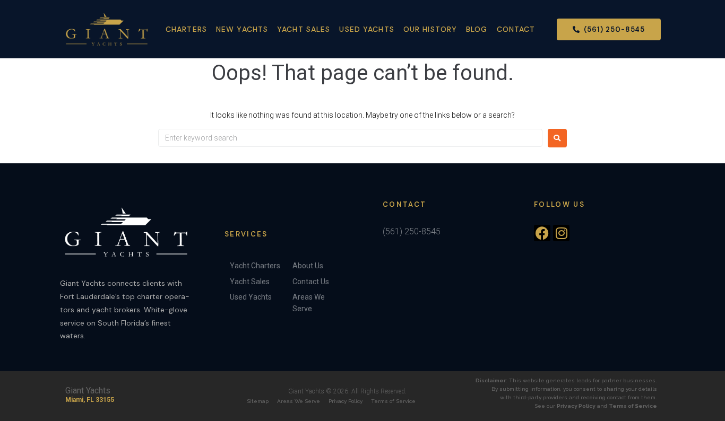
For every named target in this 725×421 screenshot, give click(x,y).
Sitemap (258, 401)
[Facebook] (542, 233)
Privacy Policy (345, 401)
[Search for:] (350, 138)
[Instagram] (561, 233)
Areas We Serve (298, 401)
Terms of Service (393, 401)
